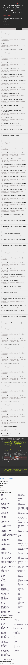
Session (2, 490)
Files (1, 485)
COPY (4, 24)
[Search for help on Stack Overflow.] (6, 22)
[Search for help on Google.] (3, 22)
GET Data (2, 481)
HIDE (8, 24)
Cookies (2, 488)
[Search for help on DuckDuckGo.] (5, 22)
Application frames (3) (11, 29)
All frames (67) (19, 29)
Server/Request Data (5, 492)
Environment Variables (6, 617)
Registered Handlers (5, 661)
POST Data (3, 483)
